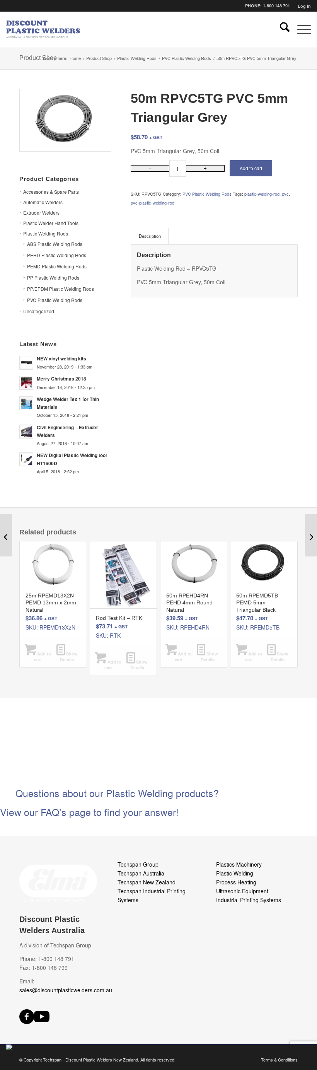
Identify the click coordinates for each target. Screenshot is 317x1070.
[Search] (281, 29)
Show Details (69, 656)
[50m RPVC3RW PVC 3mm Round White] (6, 535)
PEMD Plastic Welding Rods (57, 266)
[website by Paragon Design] (10, 1047)
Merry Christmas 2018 (61, 378)
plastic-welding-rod (262, 194)
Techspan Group (138, 864)
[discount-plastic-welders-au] (43, 29)
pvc (285, 194)
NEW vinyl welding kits (61, 358)
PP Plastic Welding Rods (53, 277)
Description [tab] (150, 236)
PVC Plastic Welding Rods (54, 300)
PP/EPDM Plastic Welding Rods (60, 288)
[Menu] (300, 29)
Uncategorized (38, 311)
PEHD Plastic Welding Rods (56, 255)
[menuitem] (302, 6)
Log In (304, 6)
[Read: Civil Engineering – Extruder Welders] (26, 432)
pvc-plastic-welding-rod (152, 203)
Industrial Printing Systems (248, 900)
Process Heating (236, 882)
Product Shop (38, 58)
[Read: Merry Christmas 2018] (26, 383)
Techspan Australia (141, 873)
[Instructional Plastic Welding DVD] (311, 535)
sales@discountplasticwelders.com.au (65, 990)
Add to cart (251, 168)
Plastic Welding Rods (45, 233)
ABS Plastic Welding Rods (54, 244)
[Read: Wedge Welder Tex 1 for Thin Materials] (26, 403)
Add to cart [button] (42, 656)
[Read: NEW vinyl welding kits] (26, 363)
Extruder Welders (41, 212)
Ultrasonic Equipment (242, 891)
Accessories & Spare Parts (51, 191)
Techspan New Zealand (147, 882)
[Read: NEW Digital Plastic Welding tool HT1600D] (26, 459)
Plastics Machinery (239, 864)
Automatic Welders (43, 202)
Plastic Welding (234, 873)
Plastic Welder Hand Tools (50, 223)
